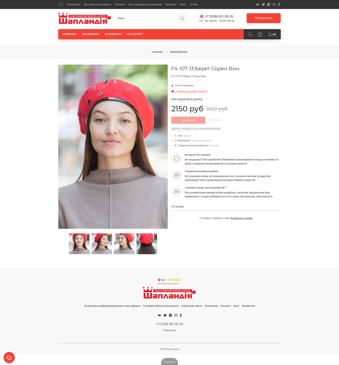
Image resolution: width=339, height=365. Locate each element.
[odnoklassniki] (279, 4)
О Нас (194, 4)
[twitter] (263, 4)
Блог (183, 4)
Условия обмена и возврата (161, 305)
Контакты (73, 4)
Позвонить (263, 18)
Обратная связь (191, 305)
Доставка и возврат (97, 4)
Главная (157, 51)
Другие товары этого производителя (196, 128)
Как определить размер (145, 4)
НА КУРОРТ (135, 34)
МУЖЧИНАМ (113, 34)
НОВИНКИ (69, 34)
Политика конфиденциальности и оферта (112, 305)
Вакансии (248, 305)
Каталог (170, 4)
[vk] (257, 4)
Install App (169, 361)
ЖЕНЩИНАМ (90, 34)
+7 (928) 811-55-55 (169, 324)
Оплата (120, 4)
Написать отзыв (241, 218)
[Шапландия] (84, 18)
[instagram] (274, 4)
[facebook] (268, 4)
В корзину (188, 120)
